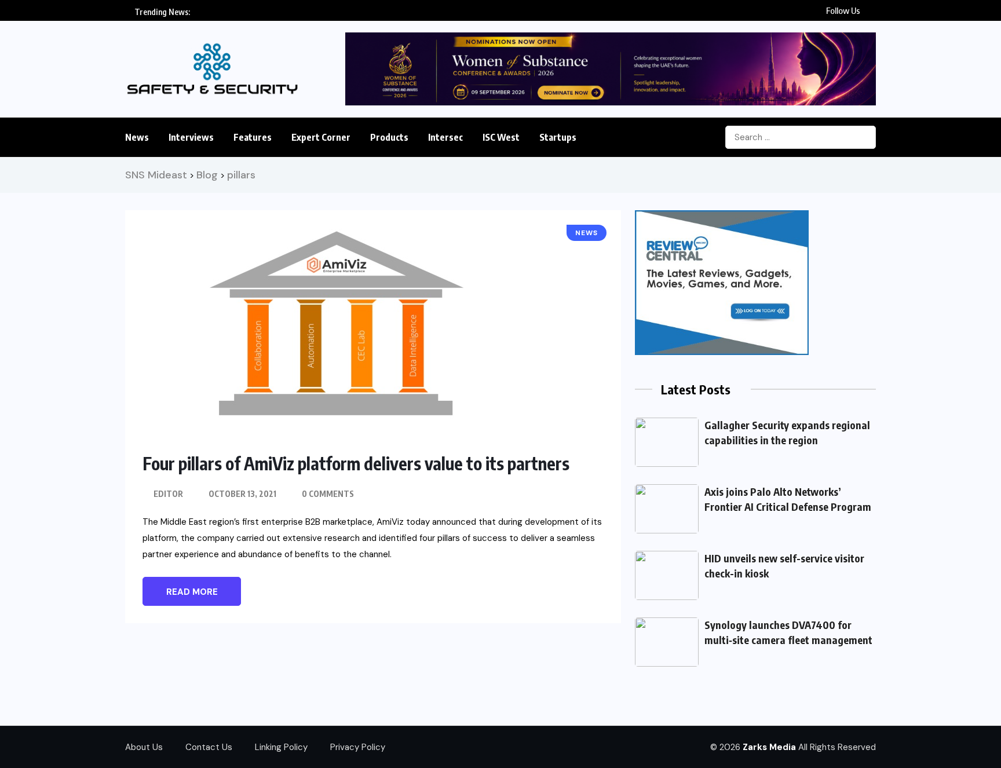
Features (252, 137)
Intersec (445, 137)
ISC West (501, 137)
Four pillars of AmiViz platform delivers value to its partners (356, 463)
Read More (192, 592)
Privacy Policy (357, 747)
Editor (168, 494)
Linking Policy (281, 747)
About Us (144, 747)
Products (389, 137)
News (137, 137)
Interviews (191, 137)
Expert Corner (320, 137)
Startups (557, 137)
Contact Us (208, 747)
